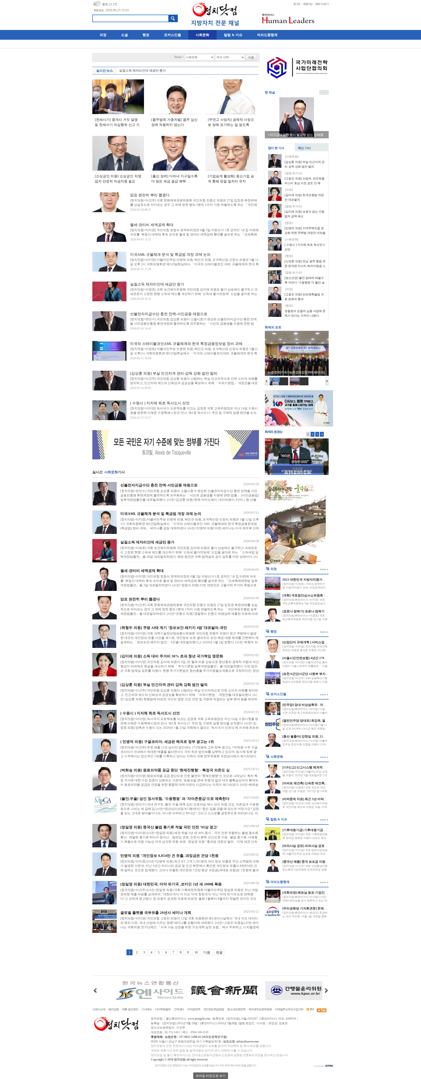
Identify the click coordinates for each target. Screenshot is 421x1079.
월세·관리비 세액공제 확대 (151, 225)
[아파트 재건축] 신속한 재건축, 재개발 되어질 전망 (317, 783)
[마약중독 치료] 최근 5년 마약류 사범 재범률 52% (317, 799)
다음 (206, 952)
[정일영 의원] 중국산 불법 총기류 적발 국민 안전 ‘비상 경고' (169, 827)
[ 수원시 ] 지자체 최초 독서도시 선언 (160, 403)
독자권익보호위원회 (260, 1009)
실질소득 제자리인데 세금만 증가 (142, 70)
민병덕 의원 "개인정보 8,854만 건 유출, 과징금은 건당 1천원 (169, 856)
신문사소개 (98, 1009)
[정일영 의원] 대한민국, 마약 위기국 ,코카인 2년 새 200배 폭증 (171, 884)
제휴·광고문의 (130, 1009)
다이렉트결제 (163, 1009)
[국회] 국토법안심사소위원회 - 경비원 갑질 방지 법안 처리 (322, 595)
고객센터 (179, 1009)
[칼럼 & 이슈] (293, 173)
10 (196, 952)
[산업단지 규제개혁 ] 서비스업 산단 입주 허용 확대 (317, 642)
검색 (173, 18)
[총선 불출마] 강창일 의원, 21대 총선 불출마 (313, 736)
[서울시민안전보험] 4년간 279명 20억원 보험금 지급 (318, 658)
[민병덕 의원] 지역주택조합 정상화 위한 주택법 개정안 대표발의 (305, 233)
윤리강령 (113, 1009)
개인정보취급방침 (213, 1009)
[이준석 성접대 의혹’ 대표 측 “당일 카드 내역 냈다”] (297, 456)
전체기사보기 (322, 3)
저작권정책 (193, 1009)
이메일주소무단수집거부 (289, 1009)
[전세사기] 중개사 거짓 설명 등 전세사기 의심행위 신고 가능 (117, 125)
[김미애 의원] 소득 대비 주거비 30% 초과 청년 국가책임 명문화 (171, 656)
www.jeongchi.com (199, 1018)
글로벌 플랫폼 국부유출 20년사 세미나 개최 (155, 913)
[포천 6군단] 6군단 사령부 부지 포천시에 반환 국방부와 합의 (324, 674)
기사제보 (146, 1009)
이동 (251, 57)
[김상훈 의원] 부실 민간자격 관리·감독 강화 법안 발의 (173, 373)
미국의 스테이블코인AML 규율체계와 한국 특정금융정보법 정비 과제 (186, 344)
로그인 (296, 3)
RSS (312, 1009)
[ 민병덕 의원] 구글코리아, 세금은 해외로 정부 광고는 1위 (167, 742)
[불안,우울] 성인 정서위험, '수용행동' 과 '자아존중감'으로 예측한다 (175, 799)
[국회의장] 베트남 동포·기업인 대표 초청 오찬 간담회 (319, 892)
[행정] (289, 223)
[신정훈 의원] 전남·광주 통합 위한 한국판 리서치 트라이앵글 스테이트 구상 (305, 266)
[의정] (289, 189)
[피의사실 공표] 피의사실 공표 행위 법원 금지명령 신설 (320, 846)
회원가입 (307, 3)
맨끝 (219, 952)
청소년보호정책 (236, 1009)
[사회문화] (291, 156)
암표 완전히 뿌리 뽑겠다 (150, 195)
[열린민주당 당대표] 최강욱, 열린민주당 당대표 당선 (318, 720)
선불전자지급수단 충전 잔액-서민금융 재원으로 (168, 314)
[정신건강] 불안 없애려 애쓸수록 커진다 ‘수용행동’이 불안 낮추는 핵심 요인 (305, 282)
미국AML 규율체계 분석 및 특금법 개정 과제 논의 (170, 254)
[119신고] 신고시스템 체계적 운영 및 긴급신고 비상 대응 (321, 767)
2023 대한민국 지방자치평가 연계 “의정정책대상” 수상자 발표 (326, 579)
